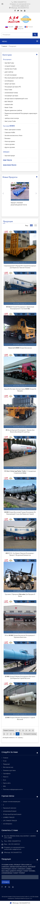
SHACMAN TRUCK (9, 165)
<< (16, 730)
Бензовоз (7, 138)
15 (33, 730)
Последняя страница (30, 734)
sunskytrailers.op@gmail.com (20, 6)
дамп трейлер (9, 72)
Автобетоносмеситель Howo (13, 135)
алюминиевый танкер (11, 92)
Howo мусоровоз (10, 141)
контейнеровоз (9, 81)
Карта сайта (6, 783)
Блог (4, 780)
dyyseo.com (29, 898)
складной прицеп (10, 66)
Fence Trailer (8, 89)
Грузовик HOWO (9, 126)
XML (4, 786)
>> (21, 734)
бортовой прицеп (10, 155)
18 (10, 734)
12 (23, 730)
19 (14, 734)
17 (7, 734)
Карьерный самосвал (9, 808)
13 (26, 730)
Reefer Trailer (9, 107)
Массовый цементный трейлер (14, 78)
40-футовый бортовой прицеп (12, 814)
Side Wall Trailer (9, 63)
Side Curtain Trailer (10, 121)
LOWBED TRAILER (8, 817)
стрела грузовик (10, 144)
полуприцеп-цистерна (11, 95)
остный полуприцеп (11, 75)
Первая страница (8, 730)
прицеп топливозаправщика (11, 801)
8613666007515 (23, 8)
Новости (5, 777)
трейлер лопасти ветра (12, 118)
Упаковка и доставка (9, 770)
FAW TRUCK (7, 160)
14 (29, 730)
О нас (5, 761)
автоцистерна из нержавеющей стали (16, 98)
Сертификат (7, 773)
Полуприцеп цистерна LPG (13, 87)
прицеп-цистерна (10, 84)
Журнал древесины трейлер (13, 110)
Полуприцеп (7, 59)
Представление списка (35, 225)
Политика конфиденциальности (13, 789)
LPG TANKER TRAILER (10, 820)
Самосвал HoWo (10, 132)
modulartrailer (9, 104)
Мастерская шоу (8, 767)
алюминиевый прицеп (9, 811)
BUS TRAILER (9, 101)
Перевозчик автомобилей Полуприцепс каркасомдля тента (21, 114)
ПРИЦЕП (6, 152)
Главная (4, 46)
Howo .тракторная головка (13, 129)
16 (4, 734)
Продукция (6, 764)
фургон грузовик (10, 147)
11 (19, 730)
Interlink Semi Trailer (11, 69)
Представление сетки (31, 225)
